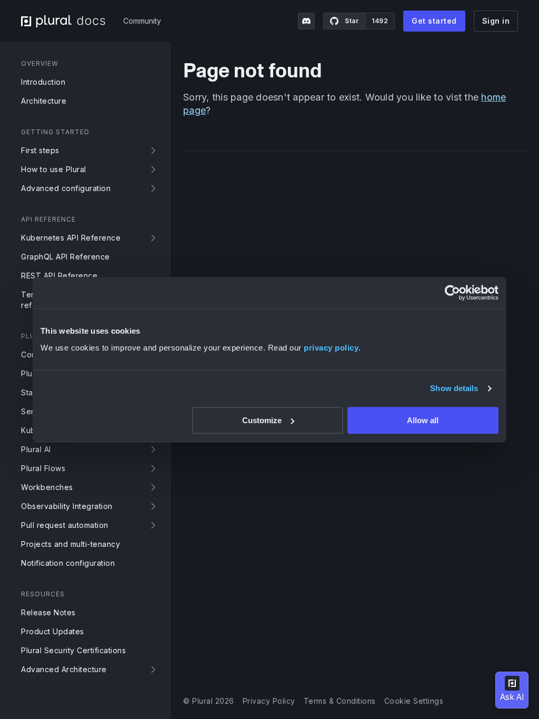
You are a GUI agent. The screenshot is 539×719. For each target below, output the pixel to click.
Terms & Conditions (340, 700)
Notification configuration (68, 562)
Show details (454, 388)
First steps (40, 150)
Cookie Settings (414, 700)
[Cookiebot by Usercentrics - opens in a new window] (452, 293)
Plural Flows (43, 468)
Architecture (43, 100)
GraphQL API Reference (65, 256)
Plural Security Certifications (73, 650)
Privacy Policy (269, 700)
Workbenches (47, 487)
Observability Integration (67, 506)
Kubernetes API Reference (71, 237)
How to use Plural (53, 169)
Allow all (422, 420)
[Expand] (155, 150)
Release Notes (48, 612)
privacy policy (331, 347)
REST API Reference (59, 275)
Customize (262, 420)
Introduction (43, 81)
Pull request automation (64, 525)
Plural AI (36, 449)
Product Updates (52, 631)
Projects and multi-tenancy (70, 544)
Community (142, 20)
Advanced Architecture (64, 669)
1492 (380, 21)
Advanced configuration (66, 188)
